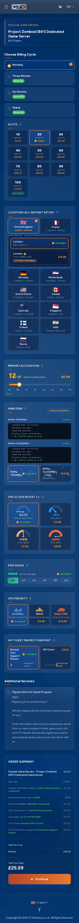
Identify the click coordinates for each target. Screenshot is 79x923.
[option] (13, 580)
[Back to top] (39, 909)
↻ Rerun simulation (59, 410)
